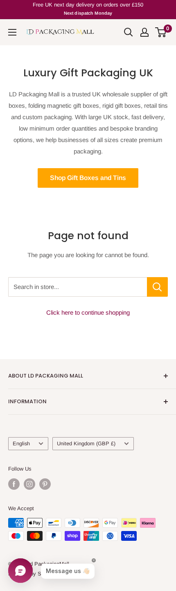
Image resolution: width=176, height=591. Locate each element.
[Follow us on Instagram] (29, 484)
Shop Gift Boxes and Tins (88, 177)
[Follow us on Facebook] (14, 484)
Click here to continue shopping (88, 312)
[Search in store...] (157, 287)
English (21, 443)
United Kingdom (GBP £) (86, 443)
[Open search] (128, 32)
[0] (161, 32)
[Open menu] (12, 32)
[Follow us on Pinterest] (45, 484)
